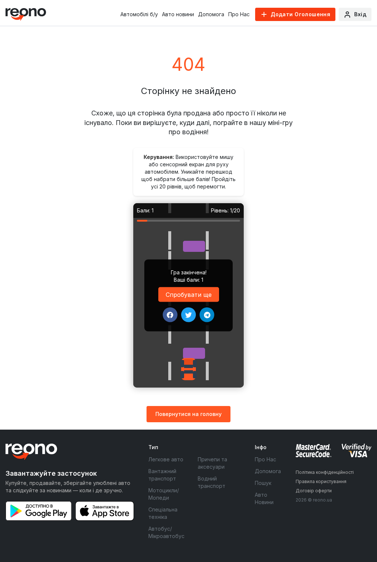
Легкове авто (165, 459)
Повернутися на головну (188, 414)
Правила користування (321, 481)
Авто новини (178, 14)
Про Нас (239, 14)
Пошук (263, 483)
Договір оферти (314, 490)
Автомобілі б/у (139, 14)
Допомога (211, 14)
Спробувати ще (189, 294)
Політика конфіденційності (325, 472)
